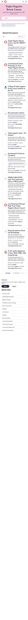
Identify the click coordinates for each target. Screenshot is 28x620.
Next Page (8, 273)
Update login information (8, 296)
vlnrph (16, 244)
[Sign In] (25, 1)
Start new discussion (7, 306)
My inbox (4, 315)
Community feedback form (8, 327)
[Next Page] (24, 273)
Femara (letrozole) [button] (13, 219)
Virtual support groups (7, 324)
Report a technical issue (7, 330)
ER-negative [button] (11, 75)
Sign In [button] (5, 286)
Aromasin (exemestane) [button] (14, 217)
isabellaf (15, 144)
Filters (20, 36)
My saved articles (6, 318)
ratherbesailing (18, 124)
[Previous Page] (20, 273)
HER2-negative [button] (19, 75)
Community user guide (7, 321)
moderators (15, 56)
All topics (4, 309)
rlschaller (17, 170)
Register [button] (14, 286)
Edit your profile (6, 293)
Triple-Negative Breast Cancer (15, 58)
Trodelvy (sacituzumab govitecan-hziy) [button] (16, 164)
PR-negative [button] (11, 77)
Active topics (5, 312)
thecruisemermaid (17, 193)
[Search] (23, 1)
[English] (5, 1)
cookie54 (17, 146)
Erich (14, 168)
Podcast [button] (10, 54)
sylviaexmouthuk (16, 102)
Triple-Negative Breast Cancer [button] (15, 52)
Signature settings (6, 299)
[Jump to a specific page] (26, 273)
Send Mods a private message (9, 302)
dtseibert (15, 122)
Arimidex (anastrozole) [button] (14, 215)
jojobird (14, 264)
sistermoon (15, 242)
